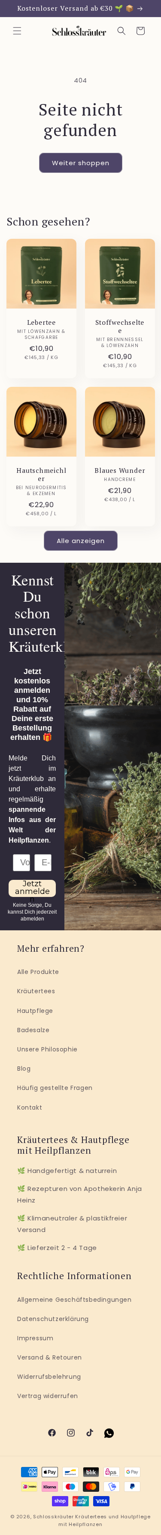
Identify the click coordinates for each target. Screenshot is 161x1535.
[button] (17, 30)
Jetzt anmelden (32, 888)
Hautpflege (35, 1011)
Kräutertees (36, 991)
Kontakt (29, 1107)
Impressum (35, 1338)
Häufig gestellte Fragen (55, 1088)
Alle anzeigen (81, 540)
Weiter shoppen (80, 162)
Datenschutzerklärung (53, 1319)
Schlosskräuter (53, 1516)
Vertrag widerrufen (47, 1396)
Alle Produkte (38, 972)
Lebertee (41, 322)
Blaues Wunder (119, 470)
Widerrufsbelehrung (49, 1376)
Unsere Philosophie (47, 1049)
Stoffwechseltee (119, 326)
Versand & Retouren (49, 1357)
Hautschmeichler (41, 474)
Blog (23, 1068)
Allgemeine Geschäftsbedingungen (74, 1299)
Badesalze (33, 1030)
